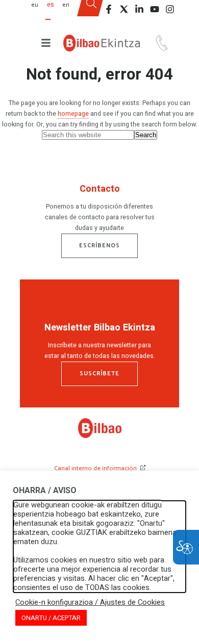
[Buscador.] (91, 11)
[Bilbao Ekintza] (101, 43)
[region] (99, 210)
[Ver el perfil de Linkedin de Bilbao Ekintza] (139, 9)
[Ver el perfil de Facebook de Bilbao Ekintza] (108, 9)
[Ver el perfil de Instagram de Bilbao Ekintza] (170, 9)
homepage (73, 113)
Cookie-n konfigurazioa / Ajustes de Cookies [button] (90, 602)
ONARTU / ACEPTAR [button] (51, 618)
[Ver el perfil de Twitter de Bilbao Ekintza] (124, 9)
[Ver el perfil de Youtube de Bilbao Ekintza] (154, 9)
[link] (99, 436)
